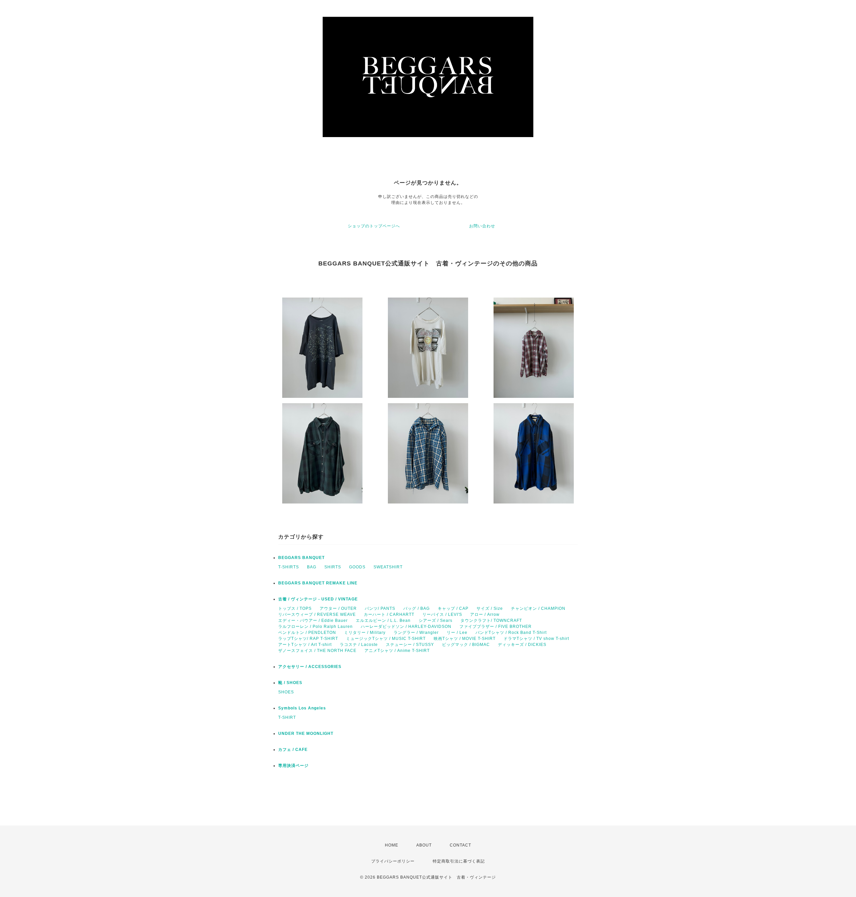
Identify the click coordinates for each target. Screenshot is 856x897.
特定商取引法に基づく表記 (459, 861)
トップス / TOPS (295, 608)
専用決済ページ (293, 765)
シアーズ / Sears (435, 620)
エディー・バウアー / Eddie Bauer (313, 620)
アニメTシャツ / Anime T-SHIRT (397, 650)
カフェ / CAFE (293, 749)
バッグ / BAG (416, 608)
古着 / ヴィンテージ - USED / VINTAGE (318, 599)
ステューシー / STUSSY (410, 644)
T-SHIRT (287, 717)
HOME (391, 845)
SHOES (286, 692)
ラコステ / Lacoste (359, 644)
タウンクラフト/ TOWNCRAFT (491, 620)
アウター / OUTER (338, 608)
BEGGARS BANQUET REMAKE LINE (317, 583)
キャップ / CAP (453, 608)
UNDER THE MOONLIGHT (305, 733)
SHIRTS (332, 567)
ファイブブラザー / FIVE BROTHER (495, 626)
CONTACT (460, 845)
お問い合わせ (482, 226)
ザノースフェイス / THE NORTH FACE (317, 650)
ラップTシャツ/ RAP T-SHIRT (308, 638)
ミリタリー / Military (365, 632)
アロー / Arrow (485, 614)
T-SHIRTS (288, 567)
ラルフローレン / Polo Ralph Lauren (315, 626)
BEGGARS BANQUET (301, 557)
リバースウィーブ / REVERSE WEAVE (317, 614)
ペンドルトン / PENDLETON (307, 632)
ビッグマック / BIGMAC (466, 644)
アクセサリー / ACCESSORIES (309, 666)
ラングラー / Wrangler (416, 632)
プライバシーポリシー (393, 861)
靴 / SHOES (290, 682)
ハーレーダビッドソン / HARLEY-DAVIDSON (406, 626)
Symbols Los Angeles (302, 708)
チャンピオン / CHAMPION (538, 608)
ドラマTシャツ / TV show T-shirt (536, 638)
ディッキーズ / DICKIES (522, 644)
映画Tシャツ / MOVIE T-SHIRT (465, 638)
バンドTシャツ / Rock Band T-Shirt (511, 632)
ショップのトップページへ (374, 226)
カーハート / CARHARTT (389, 614)
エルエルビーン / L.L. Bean (383, 620)
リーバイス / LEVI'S (442, 614)
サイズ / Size (489, 608)
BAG (311, 567)
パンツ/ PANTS (380, 608)
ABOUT (424, 845)
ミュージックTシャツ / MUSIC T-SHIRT (386, 638)
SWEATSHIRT (388, 567)
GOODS (357, 567)
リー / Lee (457, 632)
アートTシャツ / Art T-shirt (305, 644)
